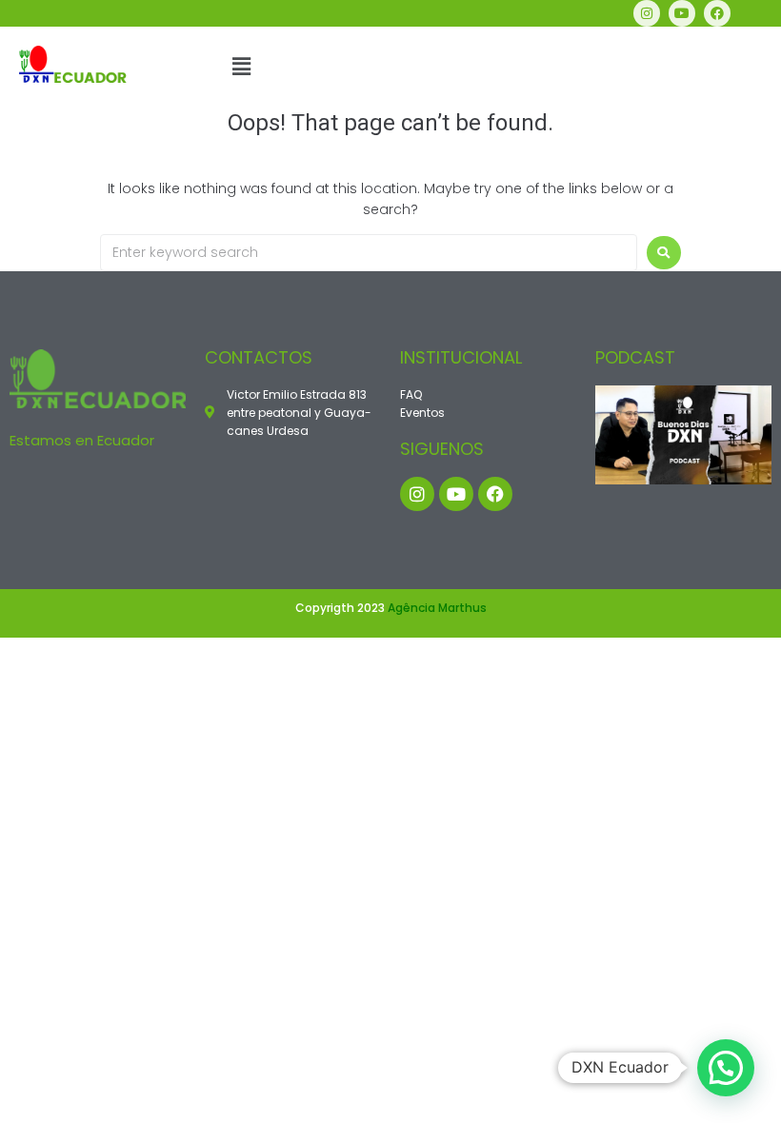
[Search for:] (368, 252)
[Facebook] (717, 13)
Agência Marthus (437, 608)
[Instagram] (646, 13)
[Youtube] (682, 13)
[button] (241, 67)
